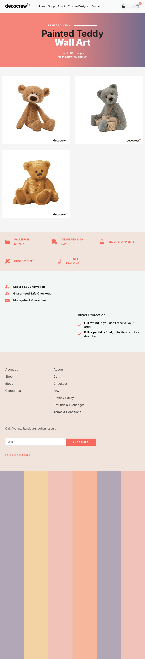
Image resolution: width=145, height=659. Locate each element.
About (61, 6)
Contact (96, 6)
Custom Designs (78, 6)
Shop (51, 6)
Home (41, 6)
